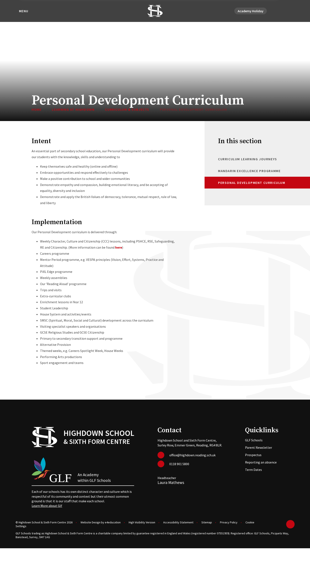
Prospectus (253, 455)
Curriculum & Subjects (127, 109)
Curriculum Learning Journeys (247, 159)
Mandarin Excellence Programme (249, 171)
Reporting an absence (261, 462)
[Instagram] (287, 10)
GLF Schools (254, 440)
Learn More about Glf (47, 506)
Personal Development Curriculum (193, 109)
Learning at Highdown (73, 109)
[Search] (292, 10)
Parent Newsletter (258, 447)
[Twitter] (276, 10)
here (118, 247)
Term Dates (253, 469)
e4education (113, 522)
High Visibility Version (142, 522)
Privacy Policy (228, 522)
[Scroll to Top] (290, 524)
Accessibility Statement (178, 522)
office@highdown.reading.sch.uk (192, 455)
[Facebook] (281, 10)
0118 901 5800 (179, 464)
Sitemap (206, 522)
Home (36, 109)
